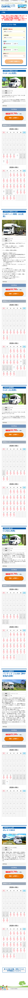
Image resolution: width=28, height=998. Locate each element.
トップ (2, 9)
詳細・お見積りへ (14, 117)
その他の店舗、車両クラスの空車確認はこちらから (14, 970)
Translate (23, 0)
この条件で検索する (14, 61)
